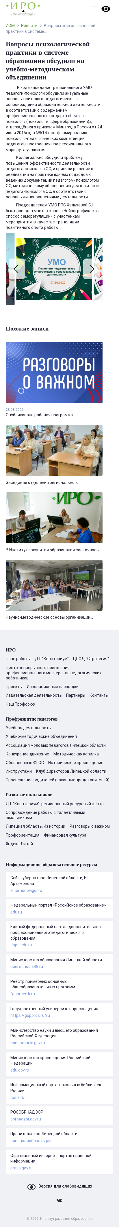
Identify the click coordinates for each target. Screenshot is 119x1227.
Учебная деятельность (28, 727)
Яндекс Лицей (19, 844)
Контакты (99, 695)
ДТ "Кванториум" (52, 658)
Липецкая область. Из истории (35, 826)
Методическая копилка (76, 754)
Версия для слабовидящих (65, 1186)
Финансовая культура (65, 835)
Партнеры (75, 695)
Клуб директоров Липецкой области (71, 771)
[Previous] (17, 269)
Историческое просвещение (75, 762)
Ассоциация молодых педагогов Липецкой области (56, 745)
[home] (23, 9)
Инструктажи (19, 771)
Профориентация (23, 835)
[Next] (91, 269)
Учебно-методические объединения (41, 736)
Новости (29, 25)
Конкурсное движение (27, 754)
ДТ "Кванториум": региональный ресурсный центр (55, 803)
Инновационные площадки (53, 686)
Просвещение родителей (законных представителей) (57, 780)
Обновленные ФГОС (25, 762)
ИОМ (10, 25)
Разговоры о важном (90, 826)
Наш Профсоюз (20, 704)
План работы (18, 658)
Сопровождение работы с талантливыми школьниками (45, 815)
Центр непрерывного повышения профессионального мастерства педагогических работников (53, 672)
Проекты (14, 686)
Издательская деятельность (34, 695)
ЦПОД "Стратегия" (91, 658)
